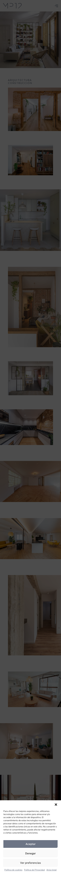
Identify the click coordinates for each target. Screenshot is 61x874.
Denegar (30, 853)
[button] (56, 804)
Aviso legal (51, 870)
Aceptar (31, 844)
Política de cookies (13, 870)
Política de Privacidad (34, 870)
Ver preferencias (30, 862)
